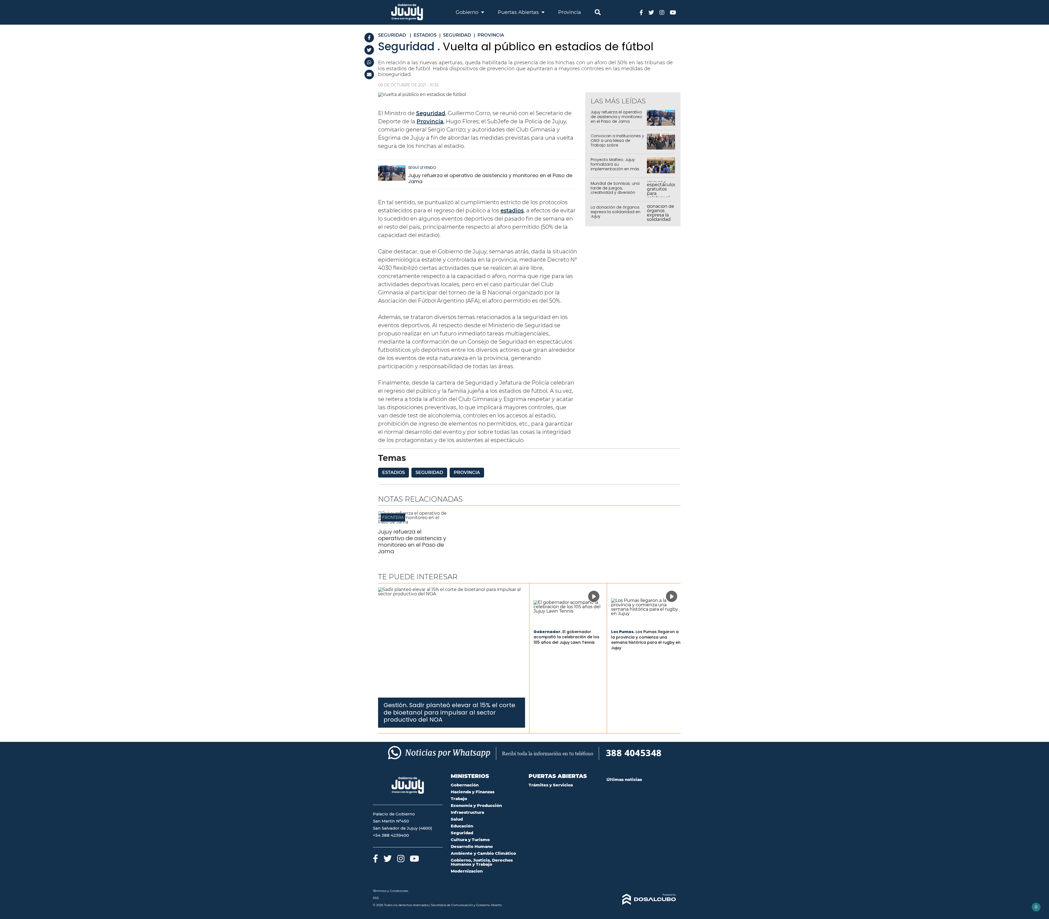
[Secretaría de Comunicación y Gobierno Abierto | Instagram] (661, 12)
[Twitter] (369, 50)
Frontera (393, 517)
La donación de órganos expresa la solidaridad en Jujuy (615, 211)
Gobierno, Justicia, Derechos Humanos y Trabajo (482, 862)
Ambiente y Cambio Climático (483, 853)
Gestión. (396, 705)
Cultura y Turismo (470, 839)
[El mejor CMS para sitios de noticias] (641, 899)
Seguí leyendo (422, 167)
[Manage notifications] (1036, 907)
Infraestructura (467, 812)
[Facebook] (369, 37)
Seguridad (430, 113)
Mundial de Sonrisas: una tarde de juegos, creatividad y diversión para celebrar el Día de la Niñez (616, 192)
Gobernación (465, 785)
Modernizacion (467, 871)
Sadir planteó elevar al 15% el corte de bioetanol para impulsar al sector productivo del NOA (449, 712)
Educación (462, 826)
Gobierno (468, 12)
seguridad (429, 472)
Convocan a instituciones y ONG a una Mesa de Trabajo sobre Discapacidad (617, 142)
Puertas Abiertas (519, 12)
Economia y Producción (476, 805)
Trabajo (459, 798)
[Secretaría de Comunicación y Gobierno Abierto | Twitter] (651, 12)
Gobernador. (547, 631)
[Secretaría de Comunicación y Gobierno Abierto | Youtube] (673, 12)
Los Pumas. (623, 631)
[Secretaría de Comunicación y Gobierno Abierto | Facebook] (641, 12)
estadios (512, 210)
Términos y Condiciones (390, 891)
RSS (376, 898)
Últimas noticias (624, 779)
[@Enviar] (369, 74)
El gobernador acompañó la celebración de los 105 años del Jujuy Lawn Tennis (566, 637)
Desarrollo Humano (472, 846)
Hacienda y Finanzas (472, 791)
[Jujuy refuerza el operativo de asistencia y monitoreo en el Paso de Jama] (391, 175)
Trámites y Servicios (551, 785)
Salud (457, 819)
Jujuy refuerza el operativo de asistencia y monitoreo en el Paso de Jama (490, 178)
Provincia (569, 12)
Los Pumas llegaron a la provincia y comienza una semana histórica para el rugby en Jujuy (645, 640)
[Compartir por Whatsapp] (369, 62)
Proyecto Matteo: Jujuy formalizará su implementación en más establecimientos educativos (615, 169)
